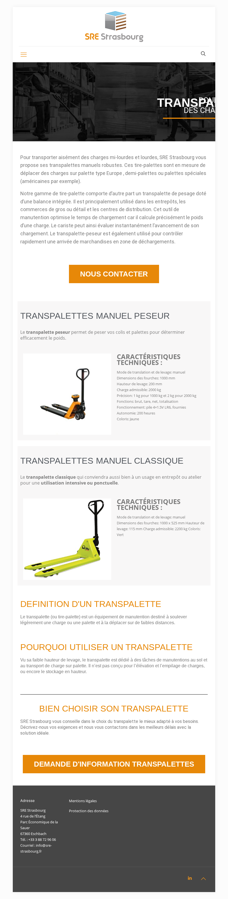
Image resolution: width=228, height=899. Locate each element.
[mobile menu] (23, 54)
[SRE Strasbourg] (114, 26)
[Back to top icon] (203, 879)
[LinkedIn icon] (190, 878)
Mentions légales (83, 800)
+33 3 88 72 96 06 (42, 839)
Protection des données (88, 810)
